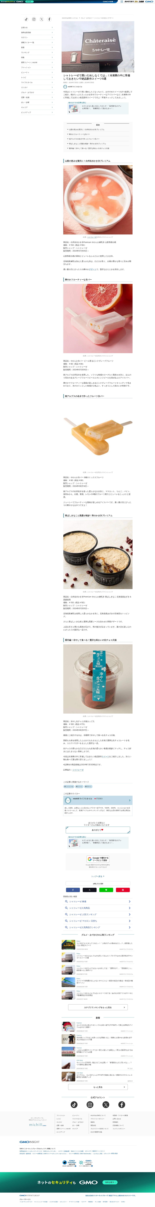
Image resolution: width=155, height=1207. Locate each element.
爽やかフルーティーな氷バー (79, 134)
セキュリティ (63, 1201)
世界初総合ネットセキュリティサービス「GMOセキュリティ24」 (38, 1151)
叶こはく (130, 1068)
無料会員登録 (26, 32)
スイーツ (105, 756)
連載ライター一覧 (27, 42)
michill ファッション (127, 1031)
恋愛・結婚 (25, 97)
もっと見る (98, 1087)
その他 (122, 1201)
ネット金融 (98, 1201)
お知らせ (24, 27)
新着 (22, 47)
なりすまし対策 (97, 1153)
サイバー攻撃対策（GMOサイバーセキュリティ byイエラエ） (49, 1153)
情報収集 (90, 1201)
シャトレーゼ (91, 237)
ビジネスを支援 (54, 1201)
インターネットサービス (26, 1201)
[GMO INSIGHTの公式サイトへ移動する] (29, 1141)
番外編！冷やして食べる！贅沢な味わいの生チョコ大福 (89, 148)
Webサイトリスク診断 (77, 1151)
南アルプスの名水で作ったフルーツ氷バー (84, 139)
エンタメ (24, 87)
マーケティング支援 (74, 1201)
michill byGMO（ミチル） (70, 18)
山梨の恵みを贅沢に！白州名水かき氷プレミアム (87, 129)
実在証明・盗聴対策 (25, 1153)
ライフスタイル (26, 82)
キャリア (24, 107)
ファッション (26, 67)
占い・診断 (25, 102)
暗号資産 (105, 1201)
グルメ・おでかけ (27, 92)
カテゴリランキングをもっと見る (98, 1007)
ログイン (24, 37)
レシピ (23, 77)
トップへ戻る (97, 876)
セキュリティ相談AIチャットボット (95, 1151)
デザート (92, 269)
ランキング (25, 52)
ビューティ (25, 72)
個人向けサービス (114, 1201)
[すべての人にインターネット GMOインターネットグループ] (139, 1)
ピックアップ (26, 112)
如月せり (130, 1081)
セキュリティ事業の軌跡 (111, 1153)
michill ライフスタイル (75, 86)
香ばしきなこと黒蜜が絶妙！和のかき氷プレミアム (87, 144)
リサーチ (83, 1201)
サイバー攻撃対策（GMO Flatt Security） (80, 1153)
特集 (22, 57)
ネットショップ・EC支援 (40, 1201)
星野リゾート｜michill (29, 62)
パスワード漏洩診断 (63, 1151)
